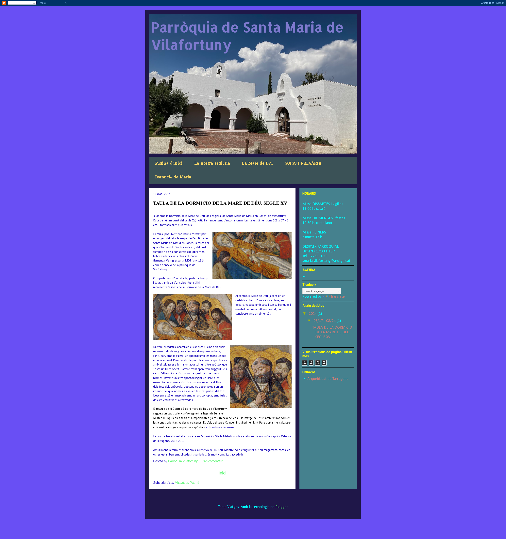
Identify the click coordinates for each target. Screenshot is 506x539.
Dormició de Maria (173, 177)
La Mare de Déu (257, 164)
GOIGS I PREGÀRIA (303, 164)
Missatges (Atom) (187, 482)
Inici (222, 473)
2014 (313, 314)
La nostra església (212, 164)
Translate (337, 297)
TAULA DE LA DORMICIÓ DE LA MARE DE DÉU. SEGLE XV (220, 202)
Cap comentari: (213, 461)
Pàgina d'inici (168, 164)
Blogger (281, 507)
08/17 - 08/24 (325, 321)
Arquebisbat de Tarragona (327, 379)
